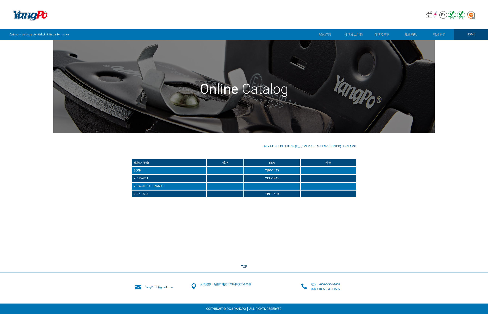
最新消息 (411, 34)
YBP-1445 (272, 170)
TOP (244, 266)
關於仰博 (325, 34)
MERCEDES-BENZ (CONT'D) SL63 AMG (329, 146)
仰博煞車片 (382, 34)
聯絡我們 (439, 34)
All (265, 146)
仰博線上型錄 (353, 34)
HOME (471, 34)
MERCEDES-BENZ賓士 (285, 146)
